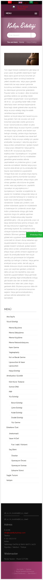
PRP (10, 392)
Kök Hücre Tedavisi (16, 382)
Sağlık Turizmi (12, 475)
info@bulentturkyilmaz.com (14, 533)
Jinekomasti (14, 434)
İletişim (9, 480)
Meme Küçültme (15, 338)
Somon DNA (14, 387)
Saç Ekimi (12, 450)
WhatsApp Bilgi (36, 235)
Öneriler (14, 456)
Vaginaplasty (14, 352)
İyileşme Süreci (17, 470)
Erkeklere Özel (12, 427)
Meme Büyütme (15, 328)
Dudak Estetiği (17, 418)
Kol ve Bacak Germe (17, 357)
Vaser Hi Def (14, 438)
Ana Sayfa (11, 317)
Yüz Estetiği (13, 397)
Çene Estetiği (16, 408)
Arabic (35, 3)
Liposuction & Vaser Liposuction (17, 364)
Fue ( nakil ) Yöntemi (19, 445)
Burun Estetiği (16, 403)
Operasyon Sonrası (19, 466)
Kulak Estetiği (16, 413)
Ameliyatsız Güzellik (15, 376)
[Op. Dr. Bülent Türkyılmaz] (21, 8)
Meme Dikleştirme (16, 333)
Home (21, 42)
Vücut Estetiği (12, 322)
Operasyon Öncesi (18, 461)
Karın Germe (14, 347)
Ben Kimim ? (32, 573)
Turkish (15, 3)
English (25, 3)
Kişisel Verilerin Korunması (25, 571)
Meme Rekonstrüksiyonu (19, 343)
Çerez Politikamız (19, 573)
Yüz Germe (15, 422)
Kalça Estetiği (14, 371)
